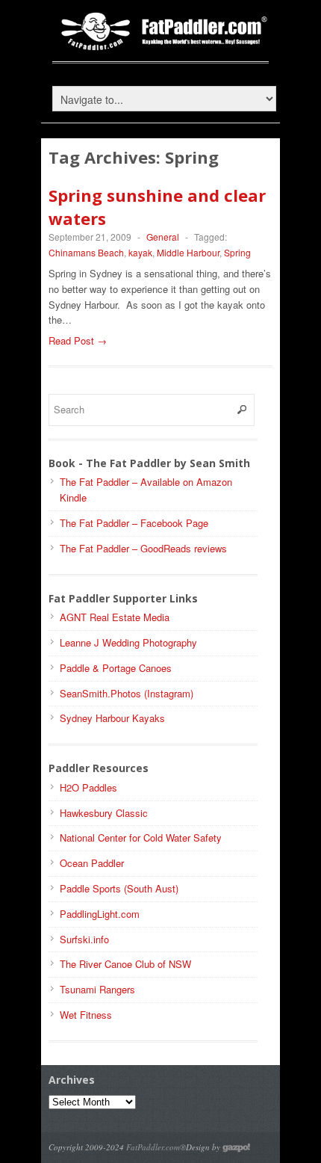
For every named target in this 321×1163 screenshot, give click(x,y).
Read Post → (78, 340)
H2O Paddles (88, 787)
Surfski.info (84, 939)
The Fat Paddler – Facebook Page (134, 523)
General (162, 236)
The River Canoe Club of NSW (125, 964)
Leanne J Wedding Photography (128, 642)
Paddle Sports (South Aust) (119, 888)
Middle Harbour (188, 252)
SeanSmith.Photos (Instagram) (126, 693)
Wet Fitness (86, 1015)
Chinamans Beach (86, 252)
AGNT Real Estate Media (114, 617)
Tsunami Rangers (97, 989)
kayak (140, 252)
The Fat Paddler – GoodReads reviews (143, 548)
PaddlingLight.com (100, 914)
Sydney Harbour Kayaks (112, 718)
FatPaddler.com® (156, 1147)
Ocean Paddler (92, 863)
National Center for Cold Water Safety (141, 837)
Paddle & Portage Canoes (116, 668)
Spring (237, 252)
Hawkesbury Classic (104, 813)
